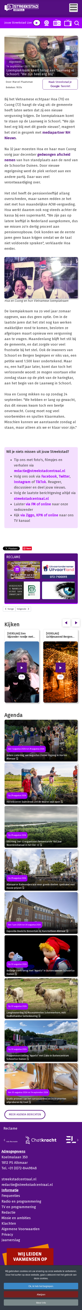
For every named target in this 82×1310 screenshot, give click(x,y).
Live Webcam (46, 23)
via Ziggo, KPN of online (39, 515)
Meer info (41, 1302)
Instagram (22, 482)
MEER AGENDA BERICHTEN (25, 1114)
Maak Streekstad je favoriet (60, 84)
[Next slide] (77, 1140)
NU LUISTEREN (56, 22)
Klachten (9, 1223)
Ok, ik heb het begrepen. (41, 1286)
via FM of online (38, 504)
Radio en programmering (21, 1201)
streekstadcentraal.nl (31, 499)
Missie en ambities (16, 1218)
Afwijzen (41, 1294)
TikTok (41, 482)
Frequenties (11, 1196)
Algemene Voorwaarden (21, 1229)
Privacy (7, 1234)
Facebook (49, 476)
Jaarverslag (11, 1240)
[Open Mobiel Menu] (73, 7)
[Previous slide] (4, 1140)
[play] (37, 22)
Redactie (8, 1212)
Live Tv (67, 22)
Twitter (64, 476)
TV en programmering (19, 1207)
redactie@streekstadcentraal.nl (39, 471)
